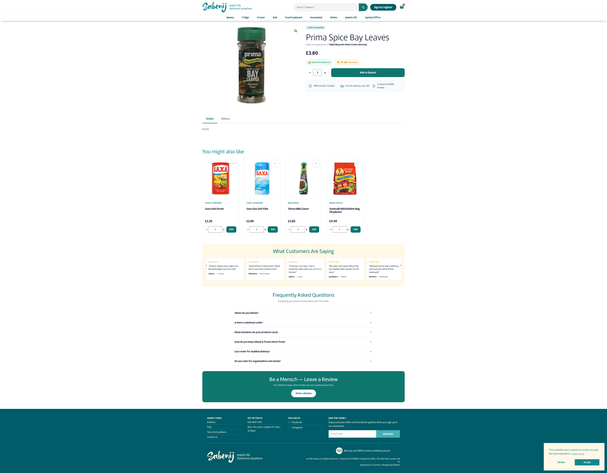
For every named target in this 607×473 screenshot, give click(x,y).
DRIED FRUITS (336, 203)
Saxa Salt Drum (214, 209)
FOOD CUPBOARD (315, 27)
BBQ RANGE (293, 203)
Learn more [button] (578, 453)
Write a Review (304, 393)
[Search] (363, 7)
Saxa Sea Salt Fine (257, 209)
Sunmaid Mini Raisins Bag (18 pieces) (344, 210)
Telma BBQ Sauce (298, 209)
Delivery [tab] (225, 118)
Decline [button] (561, 462)
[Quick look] (233, 163)
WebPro (396, 465)
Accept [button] (587, 462)
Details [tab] (210, 118)
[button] (296, 31)
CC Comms (375, 465)
